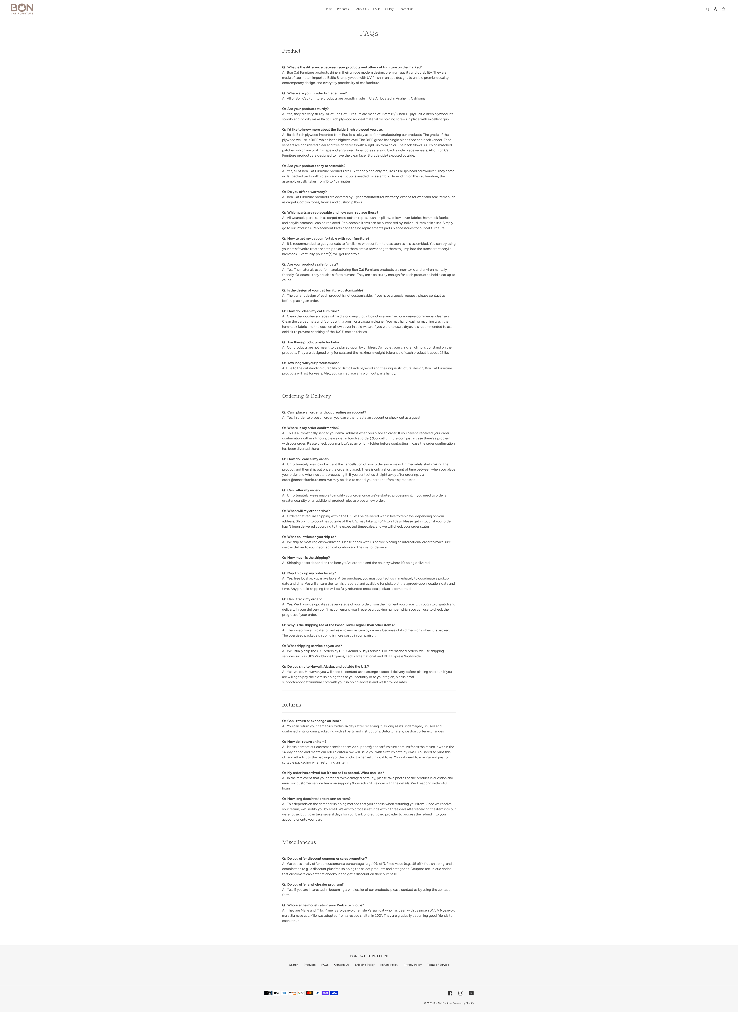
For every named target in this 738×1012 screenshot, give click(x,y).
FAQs (324, 964)
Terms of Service (438, 964)
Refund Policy (389, 964)
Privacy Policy (413, 964)
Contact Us (341, 964)
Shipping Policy (365, 964)
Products (310, 964)
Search (293, 964)
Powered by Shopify (463, 1003)
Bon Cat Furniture (442, 1003)
